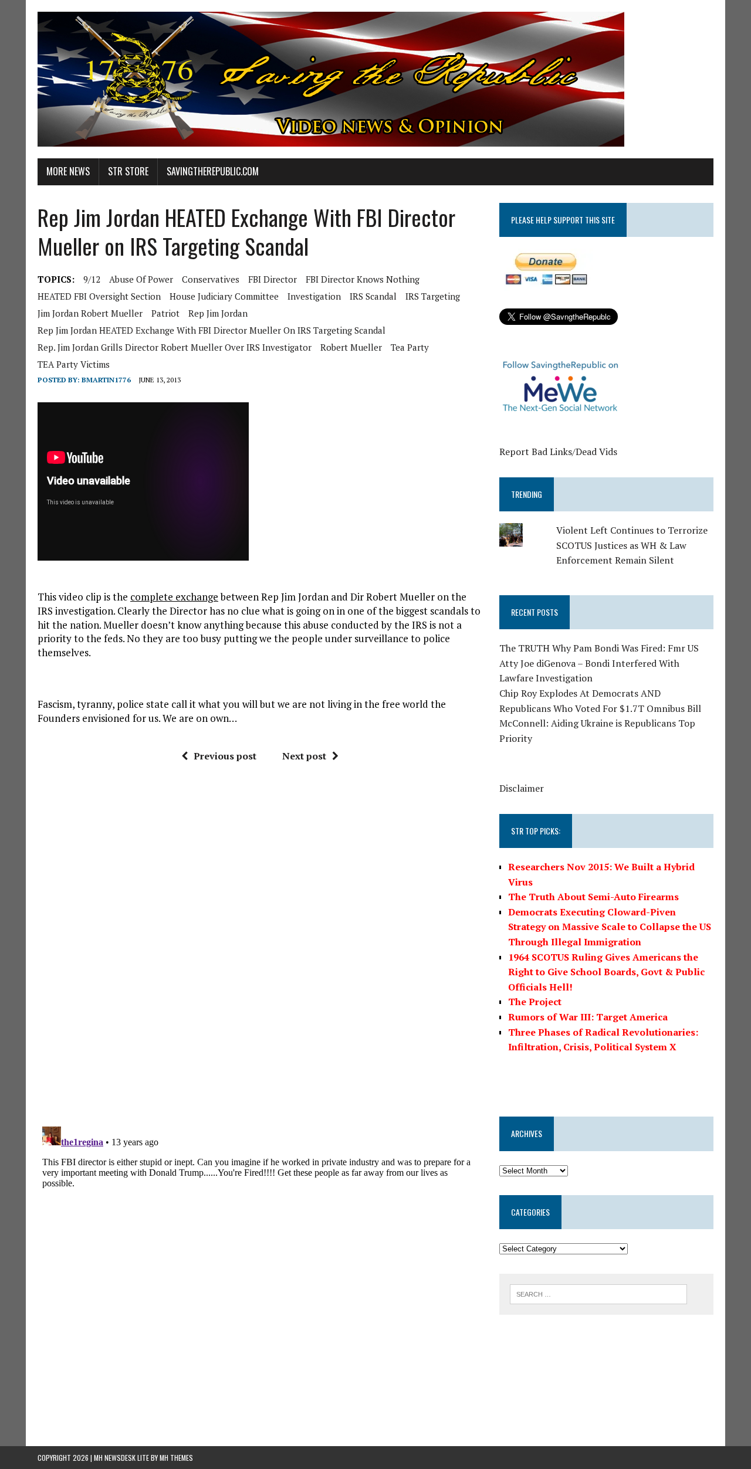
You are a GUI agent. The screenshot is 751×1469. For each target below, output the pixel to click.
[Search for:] (598, 1293)
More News (68, 171)
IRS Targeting (432, 296)
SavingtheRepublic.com (213, 171)
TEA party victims (74, 364)
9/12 (91, 279)
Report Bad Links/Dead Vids (558, 451)
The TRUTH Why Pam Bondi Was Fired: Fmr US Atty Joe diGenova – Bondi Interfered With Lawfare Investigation (599, 663)
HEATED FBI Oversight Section (99, 296)
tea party (410, 347)
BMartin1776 (106, 379)
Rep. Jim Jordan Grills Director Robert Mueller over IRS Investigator (175, 347)
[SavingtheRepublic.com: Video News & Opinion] (375, 79)
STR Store (128, 171)
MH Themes (176, 1458)
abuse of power (141, 279)
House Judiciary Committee (224, 296)
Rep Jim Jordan (218, 313)
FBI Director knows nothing (363, 279)
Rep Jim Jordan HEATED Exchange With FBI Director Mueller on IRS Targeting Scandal (211, 330)
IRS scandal (373, 296)
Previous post (225, 755)
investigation (314, 296)
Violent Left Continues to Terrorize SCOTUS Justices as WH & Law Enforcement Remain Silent (632, 545)
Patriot (165, 313)
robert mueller (351, 347)
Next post (304, 755)
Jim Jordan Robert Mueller (90, 313)
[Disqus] (260, 948)
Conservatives (210, 279)
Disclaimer (521, 788)
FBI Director (272, 279)
